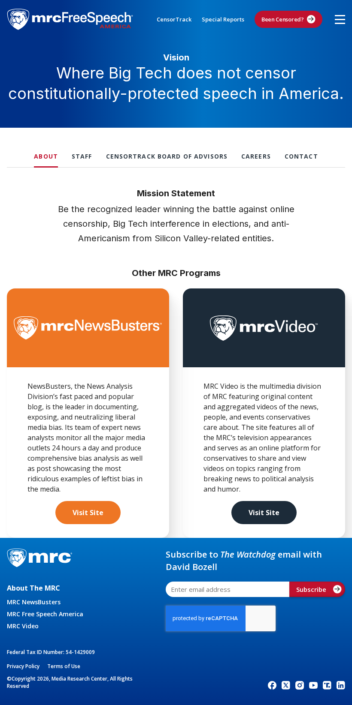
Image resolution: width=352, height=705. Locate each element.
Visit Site (88, 512)
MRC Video (23, 626)
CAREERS (256, 156)
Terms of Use (63, 666)
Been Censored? (282, 19)
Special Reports (223, 19)
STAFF (82, 156)
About (46, 156)
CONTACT (301, 156)
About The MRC (33, 588)
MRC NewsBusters (34, 602)
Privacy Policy (23, 666)
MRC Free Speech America (45, 614)
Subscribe (311, 589)
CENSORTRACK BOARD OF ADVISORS (167, 156)
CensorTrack (174, 19)
